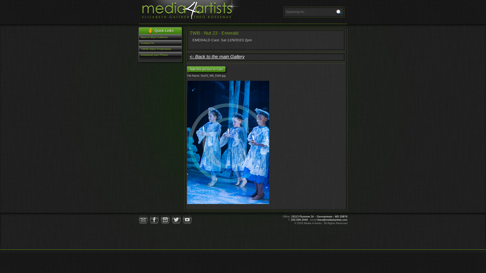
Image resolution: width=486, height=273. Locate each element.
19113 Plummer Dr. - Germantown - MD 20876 (319, 216)
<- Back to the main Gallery (217, 56)
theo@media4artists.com (332, 219)
